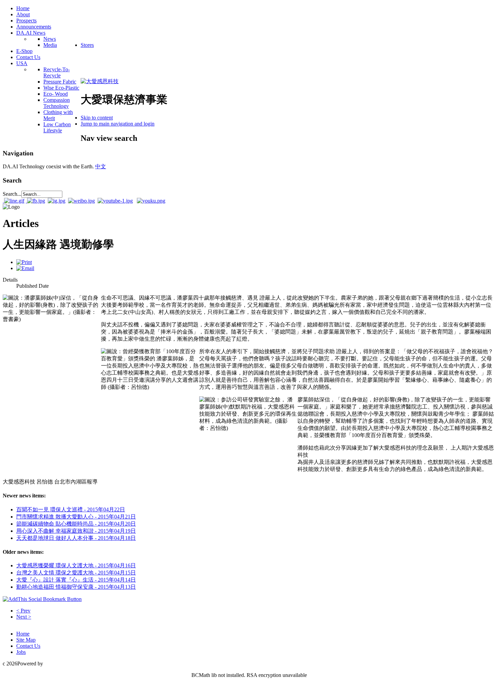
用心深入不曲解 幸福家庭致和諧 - (76, 531)
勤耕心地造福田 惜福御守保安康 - (76, 587)
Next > (23, 617)
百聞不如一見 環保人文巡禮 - (70, 509)
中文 (100, 166)
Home (22, 634)
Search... (12, 194)
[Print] (24, 262)
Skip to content (97, 117)
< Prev (23, 610)
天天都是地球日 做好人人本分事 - (76, 538)
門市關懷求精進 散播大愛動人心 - (76, 516)
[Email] (25, 268)
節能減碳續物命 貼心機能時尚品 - (76, 524)
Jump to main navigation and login (117, 124)
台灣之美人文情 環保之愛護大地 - (76, 572)
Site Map (26, 640)
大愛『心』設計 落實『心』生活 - (76, 580)
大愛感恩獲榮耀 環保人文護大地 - (76, 565)
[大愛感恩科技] (100, 81)
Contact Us (28, 646)
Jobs (21, 652)
